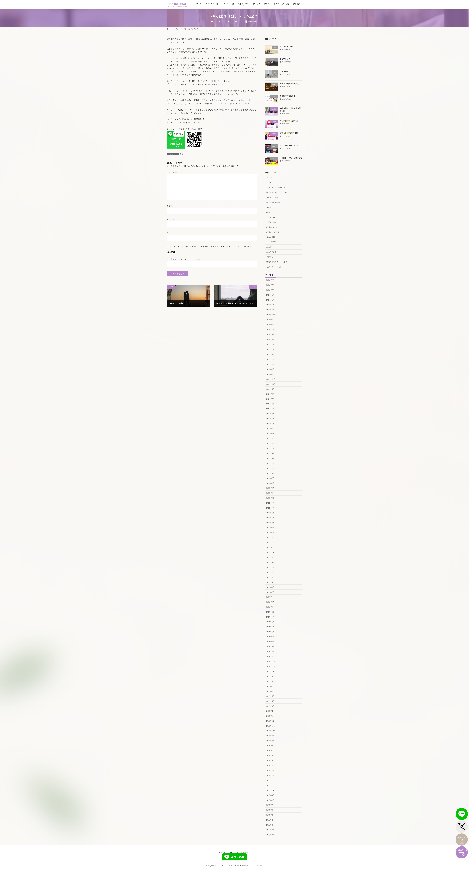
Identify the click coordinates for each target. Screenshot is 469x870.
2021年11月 (270, 547)
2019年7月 (270, 686)
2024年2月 (270, 423)
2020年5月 (270, 636)
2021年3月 (270, 587)
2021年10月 (270, 552)
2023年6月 (270, 463)
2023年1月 (270, 483)
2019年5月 (270, 696)
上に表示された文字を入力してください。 (185, 259)
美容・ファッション (274, 267)
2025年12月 (271, 314)
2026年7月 (270, 285)
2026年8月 (270, 280)
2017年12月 (270, 780)
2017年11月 (270, 785)
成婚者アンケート (273, 252)
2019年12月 (270, 661)
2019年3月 (270, 706)
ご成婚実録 (272, 222)
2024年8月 (270, 394)
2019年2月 (270, 711)
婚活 (181, 154)
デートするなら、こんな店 (276, 192)
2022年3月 (270, 527)
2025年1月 (270, 369)
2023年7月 (270, 458)
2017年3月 (270, 825)
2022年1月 (270, 537)
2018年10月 (270, 730)
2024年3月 (270, 418)
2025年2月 (270, 364)
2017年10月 (270, 790)
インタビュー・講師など (275, 187)
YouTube (271, 217)
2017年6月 (270, 810)
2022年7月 (270, 508)
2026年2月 (270, 304)
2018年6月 (270, 750)
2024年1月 (270, 428)
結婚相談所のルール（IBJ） (277, 262)
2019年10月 (270, 671)
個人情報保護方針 (273, 202)
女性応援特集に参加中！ (289, 96)
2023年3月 (270, 478)
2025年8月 (270, 334)
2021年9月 (270, 557)
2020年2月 (270, 651)
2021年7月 (270, 567)
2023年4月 (270, 473)
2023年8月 (270, 453)
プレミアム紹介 (272, 197)
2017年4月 (270, 820)
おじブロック (285, 59)
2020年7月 (270, 626)
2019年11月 (270, 666)
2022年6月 (270, 513)
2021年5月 (270, 577)
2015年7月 (270, 835)
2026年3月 (270, 299)
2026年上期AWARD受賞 (289, 83)
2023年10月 (271, 443)
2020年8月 (270, 621)
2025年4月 (270, 354)
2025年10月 (271, 324)
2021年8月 (270, 562)
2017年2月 (270, 830)
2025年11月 (270, 319)
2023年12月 (271, 433)
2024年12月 (271, 374)
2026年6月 (270, 290)
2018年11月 (270, 725)
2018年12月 (270, 721)
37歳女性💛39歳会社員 (289, 133)
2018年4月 (270, 760)
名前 (170, 206)
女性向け (269, 207)
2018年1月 (270, 775)
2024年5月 (270, 408)
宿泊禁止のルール (286, 46)
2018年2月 (270, 770)
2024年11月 (270, 379)
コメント (172, 172)
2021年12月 (270, 542)
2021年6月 (270, 572)
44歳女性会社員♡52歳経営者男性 (290, 109)
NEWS (269, 177)
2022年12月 (271, 488)
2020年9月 (270, 616)
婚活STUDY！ (271, 227)
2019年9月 (270, 676)
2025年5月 (270, 349)
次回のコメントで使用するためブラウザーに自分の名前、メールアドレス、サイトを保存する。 (212, 246)
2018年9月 (270, 735)
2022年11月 (270, 493)
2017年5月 (270, 815)
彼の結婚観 (270, 237)
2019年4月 (270, 701)
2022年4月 (270, 522)
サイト (169, 233)
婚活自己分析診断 (273, 232)
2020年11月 (270, 607)
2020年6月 (270, 631)
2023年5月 (270, 468)
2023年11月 (270, 438)
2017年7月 (270, 805)
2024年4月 (270, 413)
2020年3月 (270, 646)
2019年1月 (270, 716)
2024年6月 (270, 404)
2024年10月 (271, 384)
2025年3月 (270, 359)
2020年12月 (271, 602)
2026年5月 (270, 295)
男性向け (269, 257)
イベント (269, 182)
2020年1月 (270, 656)
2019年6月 (270, 691)
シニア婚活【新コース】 (289, 145)
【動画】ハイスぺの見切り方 (291, 157)
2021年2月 (270, 592)
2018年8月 (270, 740)
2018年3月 (270, 765)
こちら (195, 122)
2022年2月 (270, 532)
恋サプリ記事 (271, 242)
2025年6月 (270, 344)
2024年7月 (270, 399)
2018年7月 (270, 745)
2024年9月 (270, 389)
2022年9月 (270, 503)
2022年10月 (271, 498)
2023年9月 (270, 448)
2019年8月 (270, 681)
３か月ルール (285, 71)
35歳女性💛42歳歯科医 (289, 120)
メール (171, 219)
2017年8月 (270, 800)
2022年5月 (270, 518)
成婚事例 (269, 247)
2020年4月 (270, 641)
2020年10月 (271, 612)
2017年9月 (270, 795)
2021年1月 (270, 597)
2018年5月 (270, 755)
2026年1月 (270, 309)
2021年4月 (270, 582)
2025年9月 (270, 329)
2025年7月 (270, 339)
